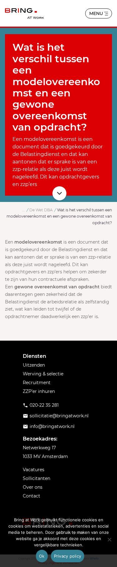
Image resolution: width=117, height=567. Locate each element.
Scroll (59, 193)
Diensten (34, 356)
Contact (31, 496)
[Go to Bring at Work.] (23, 210)
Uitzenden (34, 365)
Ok (42, 556)
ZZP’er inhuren (39, 391)
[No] (109, 539)
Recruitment (37, 382)
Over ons (32, 487)
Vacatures (33, 469)
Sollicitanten (36, 478)
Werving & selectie (43, 374)
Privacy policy (67, 556)
